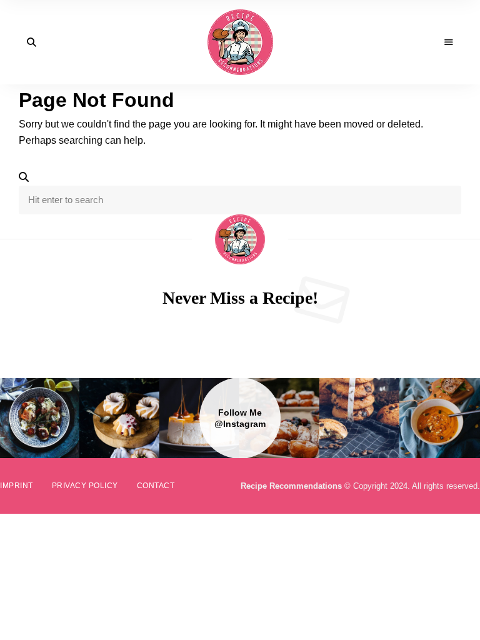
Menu (448, 42)
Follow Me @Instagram (240, 418)
